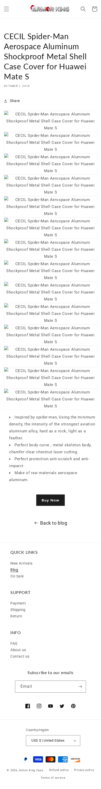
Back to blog (53, 523)
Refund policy (59, 770)
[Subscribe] (80, 687)
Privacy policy (84, 770)
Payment (18, 603)
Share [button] (15, 101)
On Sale (17, 576)
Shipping (18, 610)
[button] (6, 9)
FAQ (14, 643)
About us (18, 650)
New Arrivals (21, 563)
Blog (14, 570)
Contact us (20, 656)
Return (16, 616)
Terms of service (53, 777)
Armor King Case (31, 770)
